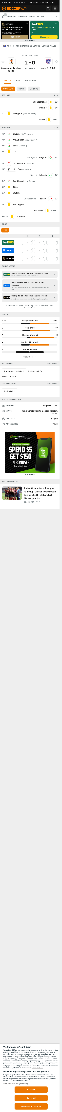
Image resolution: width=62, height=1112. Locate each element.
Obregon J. (32, 158)
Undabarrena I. (31, 200)
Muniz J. (33, 176)
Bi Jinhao (31, 164)
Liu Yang (23, 147)
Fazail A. (43, 200)
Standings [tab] (30, 81)
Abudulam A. (31, 141)
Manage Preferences (31, 1106)
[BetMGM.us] (8, 259)
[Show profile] (11, 63)
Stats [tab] (21, 90)
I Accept (31, 1090)
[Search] (48, 8)
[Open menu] (55, 8)
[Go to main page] (16, 8)
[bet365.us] (8, 243)
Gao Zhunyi (18, 182)
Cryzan (16, 135)
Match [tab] (7, 81)
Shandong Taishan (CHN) (11, 70)
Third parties (37, 1068)
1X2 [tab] (5, 231)
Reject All (31, 1098)
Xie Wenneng (27, 135)
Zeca (15, 147)
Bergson (43, 158)
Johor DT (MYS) (48, 69)
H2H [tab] (18, 81)
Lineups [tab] (34, 90)
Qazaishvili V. (19, 164)
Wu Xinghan (18, 141)
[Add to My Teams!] (3, 62)
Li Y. (26, 182)
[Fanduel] (8, 251)
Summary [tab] (8, 90)
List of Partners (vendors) (15, 1084)
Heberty (43, 176)
